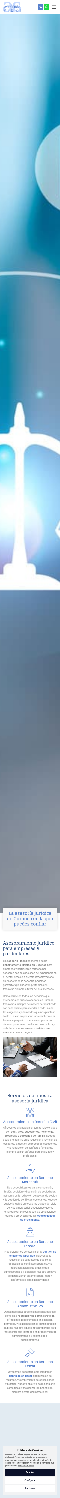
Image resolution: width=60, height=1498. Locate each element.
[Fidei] (12, 7)
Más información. (26, 1466)
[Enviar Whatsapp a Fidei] (46, 7)
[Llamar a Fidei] (40, 7)
